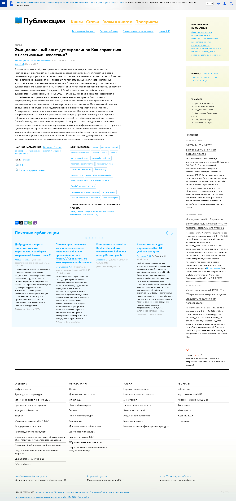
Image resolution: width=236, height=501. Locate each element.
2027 (204, 73)
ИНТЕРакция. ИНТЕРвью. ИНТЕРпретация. (33, 60)
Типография (184, 404)
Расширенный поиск (109, 31)
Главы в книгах (117, 22)
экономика (215, 54)
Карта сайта (83, 497)
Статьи (92, 22)
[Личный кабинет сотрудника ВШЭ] (224, 3)
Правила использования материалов (138, 31)
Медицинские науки (203, 109)
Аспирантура (76, 420)
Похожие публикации (37, 233)
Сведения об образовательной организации (38, 445)
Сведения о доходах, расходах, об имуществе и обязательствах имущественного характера (40, 438)
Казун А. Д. (19, 64)
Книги (77, 22)
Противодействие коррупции (30, 431)
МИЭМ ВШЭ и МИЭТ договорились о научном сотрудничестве (201, 149)
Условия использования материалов (71, 492)
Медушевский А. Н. (23, 260)
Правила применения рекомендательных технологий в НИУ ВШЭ (45, 497)
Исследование (213, 268)
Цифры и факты (23, 388)
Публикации (44, 21)
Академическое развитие (136, 415)
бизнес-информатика (201, 32)
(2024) (92, 213)
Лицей (72, 388)
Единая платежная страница (29, 458)
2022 (204, 77)
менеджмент (209, 51)
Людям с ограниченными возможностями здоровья (36, 452)
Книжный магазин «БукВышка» (193, 399)
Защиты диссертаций (134, 410)
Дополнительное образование (85, 426)
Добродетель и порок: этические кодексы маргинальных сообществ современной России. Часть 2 (33, 250)
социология (204, 54)
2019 (193, 80)
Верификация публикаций (83, 31)
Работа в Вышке (23, 464)
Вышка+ (73, 410)
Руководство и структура (28, 394)
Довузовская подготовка (82, 394)
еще (205, 80)
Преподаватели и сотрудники (30, 404)
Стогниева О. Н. (144, 256)
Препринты (146, 22)
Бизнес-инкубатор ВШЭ (81, 436)
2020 (215, 77)
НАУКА (127, 383)
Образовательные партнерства (85, 442)
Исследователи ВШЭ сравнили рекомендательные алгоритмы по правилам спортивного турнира (206, 223)
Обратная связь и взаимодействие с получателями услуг (88, 449)
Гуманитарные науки (204, 103)
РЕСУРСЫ (184, 383)
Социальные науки (203, 119)
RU (208, 3)
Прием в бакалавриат (80, 404)
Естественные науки (204, 106)
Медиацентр (184, 410)
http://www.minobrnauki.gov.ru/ (31, 476)
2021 (210, 77)
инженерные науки (200, 44)
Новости (192, 135)
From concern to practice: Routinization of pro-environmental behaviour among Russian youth (111, 250)
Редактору (225, 492)
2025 (215, 73)
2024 (193, 77)
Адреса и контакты (44, 492)
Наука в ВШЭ (164, 31)
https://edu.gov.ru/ (97, 476)
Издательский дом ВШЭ (190, 394)
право (194, 54)
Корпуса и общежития (26, 410)
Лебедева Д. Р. (102, 260)
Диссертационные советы (137, 404)
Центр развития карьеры (82, 431)
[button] (86, 238)
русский (26, 160)
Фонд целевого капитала (28, 426)
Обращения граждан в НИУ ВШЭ (32, 420)
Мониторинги (130, 399)
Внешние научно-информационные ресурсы (146, 426)
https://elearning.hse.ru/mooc (175, 476)
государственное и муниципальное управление (204, 37)
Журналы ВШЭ (185, 415)
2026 (210, 73)
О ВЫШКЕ (21, 383)
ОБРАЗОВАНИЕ (78, 383)
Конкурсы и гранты (133, 420)
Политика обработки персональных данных (110, 492)
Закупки (19, 415)
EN (212, 3)
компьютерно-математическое (206, 48)
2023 (199, 77)
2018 (199, 80)
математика (197, 51)
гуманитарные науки (201, 41)
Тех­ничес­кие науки (203, 122)
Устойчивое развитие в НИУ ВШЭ (32, 399)
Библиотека (184, 388)
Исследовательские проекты (138, 394)
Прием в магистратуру (81, 415)
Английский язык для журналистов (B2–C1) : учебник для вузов (150, 248)
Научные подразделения (136, 388)
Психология (47, 151)
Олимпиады (75, 399)
